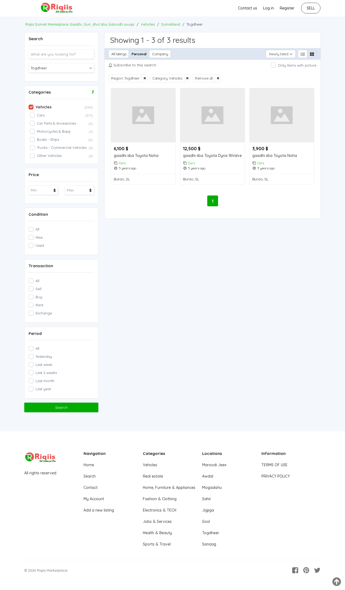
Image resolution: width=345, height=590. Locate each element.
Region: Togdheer (125, 78)
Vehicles (150, 464)
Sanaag (209, 544)
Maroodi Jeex (214, 464)
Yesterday (44, 356)
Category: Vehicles (167, 78)
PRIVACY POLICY (275, 476)
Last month (45, 381)
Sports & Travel (157, 544)
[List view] (302, 54)
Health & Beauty (157, 532)
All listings (118, 54)
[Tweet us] (317, 570)
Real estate (153, 476)
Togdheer (210, 532)
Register (287, 8)
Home (89, 464)
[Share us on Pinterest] (306, 570)
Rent (39, 305)
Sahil (206, 498)
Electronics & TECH (159, 510)
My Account (94, 498)
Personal (139, 54)
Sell (39, 289)
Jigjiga (208, 510)
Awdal (207, 476)
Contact (91, 487)
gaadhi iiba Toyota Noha (136, 155)
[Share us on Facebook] (295, 570)
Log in (268, 8)
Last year (43, 389)
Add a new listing (99, 510)
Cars (122, 163)
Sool (206, 521)
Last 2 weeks (46, 373)
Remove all (204, 78)
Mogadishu (212, 487)
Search (61, 407)
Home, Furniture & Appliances (169, 487)
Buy (39, 297)
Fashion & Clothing (160, 498)
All (37, 229)
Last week (44, 364)
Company (160, 54)
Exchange (44, 313)
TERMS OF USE (274, 464)
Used (40, 245)
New (39, 237)
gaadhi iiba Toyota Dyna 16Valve (212, 155)
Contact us (247, 8)
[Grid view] (311, 54)
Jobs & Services (157, 521)
